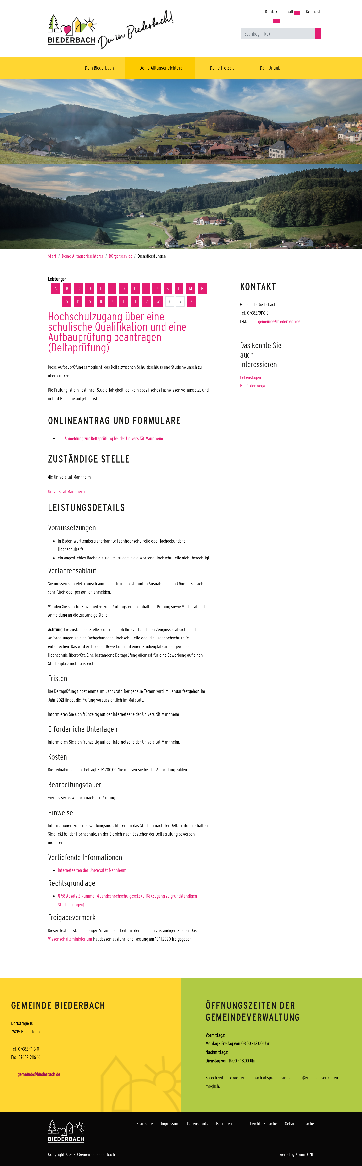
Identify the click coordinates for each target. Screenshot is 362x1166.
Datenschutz (197, 1123)
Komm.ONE (305, 1154)
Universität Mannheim (66, 491)
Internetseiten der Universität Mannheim (92, 870)
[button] (276, 21)
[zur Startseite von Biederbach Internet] (111, 29)
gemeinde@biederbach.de (279, 321)
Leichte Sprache (263, 1123)
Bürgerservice (120, 256)
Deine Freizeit (222, 68)
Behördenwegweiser (257, 385)
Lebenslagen (250, 377)
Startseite (144, 1123)
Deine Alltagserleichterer (162, 68)
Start (52, 256)
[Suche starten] (318, 33)
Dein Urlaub (270, 68)
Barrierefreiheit (229, 1123)
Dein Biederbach (99, 68)
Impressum (170, 1123)
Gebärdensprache (299, 1123)
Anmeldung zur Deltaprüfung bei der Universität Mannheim (114, 438)
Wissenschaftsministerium (70, 939)
